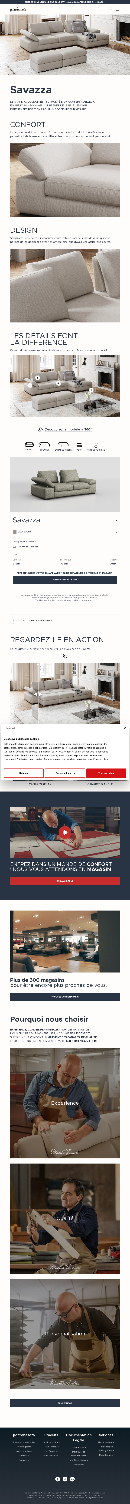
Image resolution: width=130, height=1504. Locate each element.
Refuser (23, 773)
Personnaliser (63, 773)
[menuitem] (24, 1442)
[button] (65, 580)
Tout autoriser (106, 773)
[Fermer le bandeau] (125, 728)
